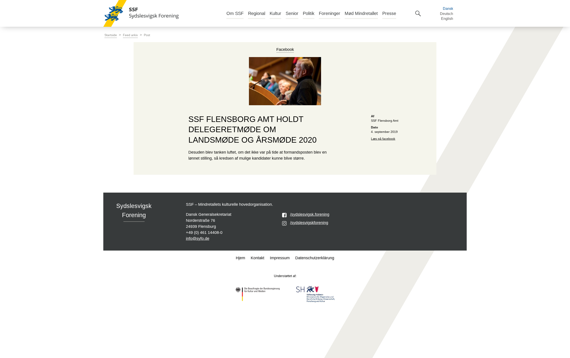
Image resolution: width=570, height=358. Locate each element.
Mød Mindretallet (361, 13)
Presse (389, 13)
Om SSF (235, 13)
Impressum (280, 258)
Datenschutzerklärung (314, 258)
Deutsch (446, 14)
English (447, 19)
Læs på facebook (383, 138)
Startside (110, 35)
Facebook (285, 49)
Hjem (240, 258)
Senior (292, 13)
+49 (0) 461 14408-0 (204, 232)
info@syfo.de (197, 238)
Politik (308, 13)
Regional (256, 13)
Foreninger (329, 13)
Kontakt (257, 258)
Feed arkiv (130, 35)
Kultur (275, 13)
